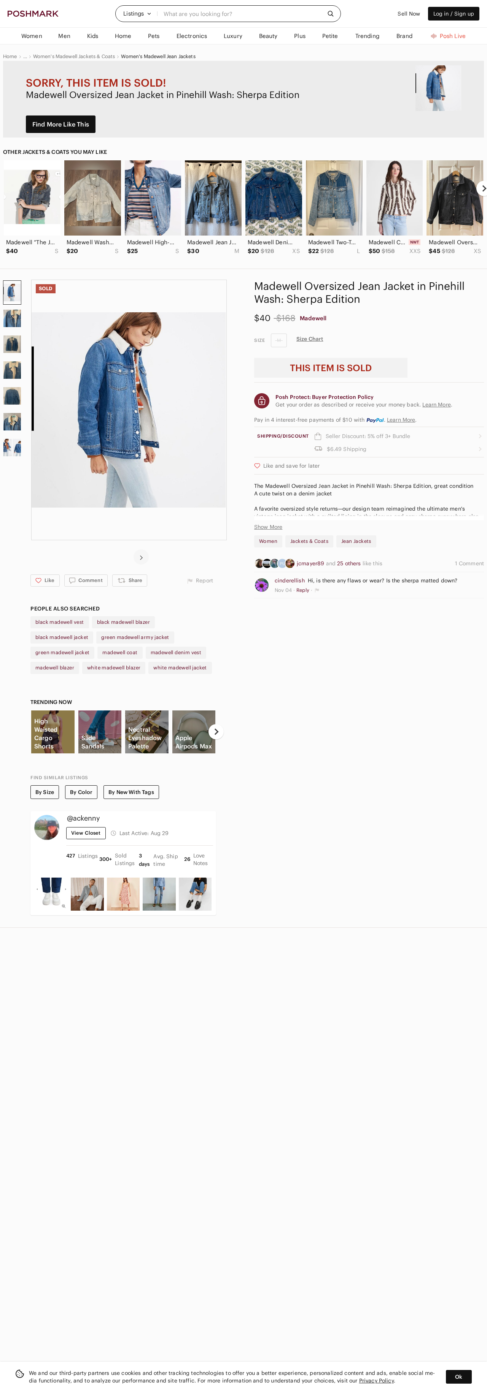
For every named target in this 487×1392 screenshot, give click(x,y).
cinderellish (290, 580)
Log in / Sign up (453, 13)
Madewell (313, 318)
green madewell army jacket (135, 637)
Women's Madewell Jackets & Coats (74, 57)
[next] (141, 557)
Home (10, 57)
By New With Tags (131, 792)
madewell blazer (54, 667)
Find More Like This (60, 124)
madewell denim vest (176, 652)
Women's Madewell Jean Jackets (158, 57)
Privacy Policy (376, 1380)
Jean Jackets (356, 541)
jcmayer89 (311, 563)
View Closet (86, 833)
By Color (81, 792)
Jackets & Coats (309, 541)
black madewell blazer (123, 622)
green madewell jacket (62, 652)
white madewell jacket (180, 667)
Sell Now (409, 13)
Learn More (401, 419)
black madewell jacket (61, 637)
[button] (137, 13)
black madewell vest (59, 622)
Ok (458, 1376)
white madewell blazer (113, 667)
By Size (44, 792)
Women (268, 541)
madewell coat (119, 652)
